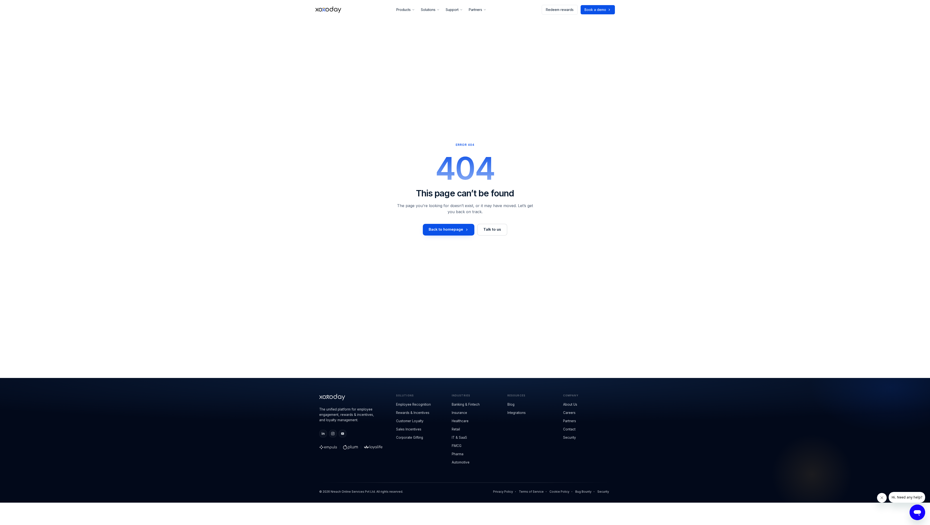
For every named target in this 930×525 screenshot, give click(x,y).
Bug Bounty (583, 491)
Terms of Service (531, 491)
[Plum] (350, 447)
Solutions (428, 10)
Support (452, 10)
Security (603, 491)
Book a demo (595, 10)
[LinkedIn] (323, 434)
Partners (475, 10)
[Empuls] (328, 447)
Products (403, 10)
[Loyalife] (373, 447)
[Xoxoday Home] (328, 9)
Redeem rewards (560, 10)
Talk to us (492, 229)
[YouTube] (342, 434)
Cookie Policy (559, 491)
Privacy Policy (503, 491)
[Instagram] (333, 434)
